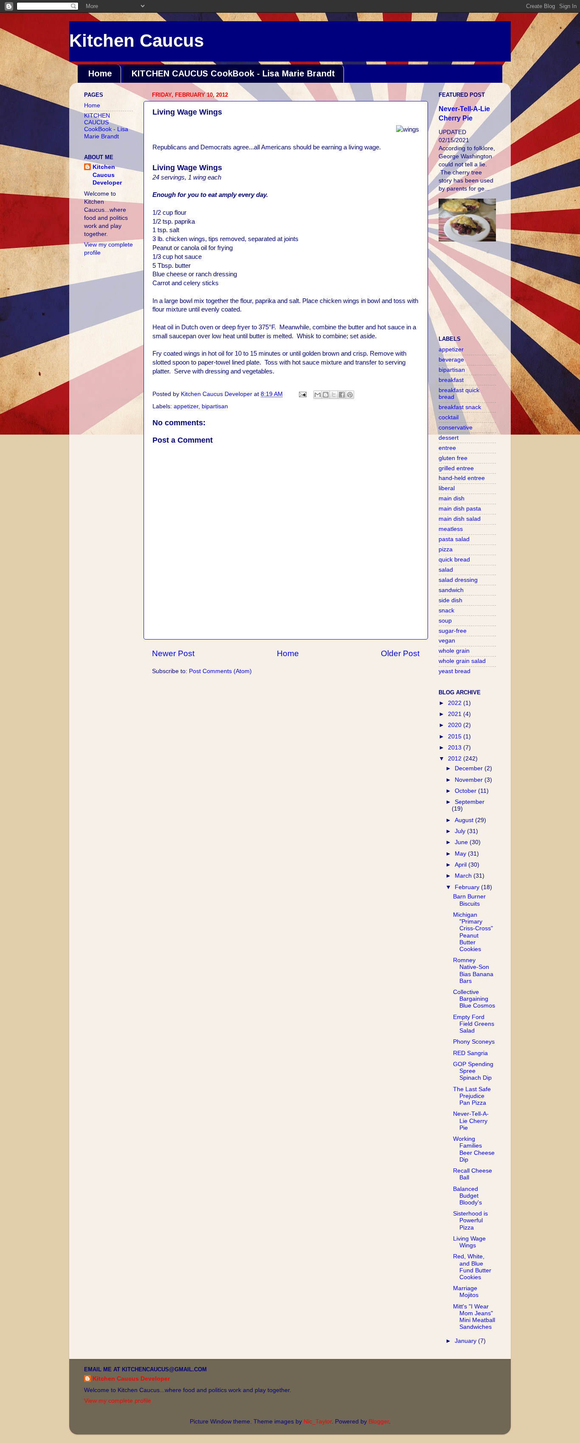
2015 (455, 736)
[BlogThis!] (325, 394)
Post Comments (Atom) (220, 671)
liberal (447, 488)
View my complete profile (117, 1401)
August (465, 820)
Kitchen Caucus (136, 41)
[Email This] (317, 394)
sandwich (451, 590)
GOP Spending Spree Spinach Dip (473, 1071)
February (468, 887)
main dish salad (460, 519)
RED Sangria (470, 1053)
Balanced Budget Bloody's (467, 1196)
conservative (456, 427)
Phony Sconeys (474, 1042)
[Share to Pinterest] (350, 394)
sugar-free (453, 631)
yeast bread (454, 671)
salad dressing (458, 580)
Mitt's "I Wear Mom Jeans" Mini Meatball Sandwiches (474, 1317)
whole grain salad (462, 661)
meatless (451, 529)
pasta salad (454, 539)
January (466, 1341)
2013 (455, 747)
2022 (455, 703)
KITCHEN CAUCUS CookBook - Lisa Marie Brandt (233, 73)
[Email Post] (302, 394)
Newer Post (173, 653)
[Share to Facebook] (342, 394)
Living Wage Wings (469, 1242)
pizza (446, 549)
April (461, 865)
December (469, 768)
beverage (451, 360)
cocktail (449, 417)
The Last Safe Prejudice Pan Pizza (472, 1096)
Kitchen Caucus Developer (107, 175)
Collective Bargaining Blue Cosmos (474, 999)
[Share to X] (333, 394)
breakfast (451, 380)
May (461, 854)
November (469, 780)
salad (446, 570)
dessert (449, 438)
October (466, 791)
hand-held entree (462, 478)
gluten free (453, 458)
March (464, 876)
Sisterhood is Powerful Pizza (470, 1220)
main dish (452, 498)
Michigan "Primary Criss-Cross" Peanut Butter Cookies (473, 932)
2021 (455, 714)
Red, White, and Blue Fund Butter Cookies (472, 1266)
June (462, 842)
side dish (450, 600)
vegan (447, 640)
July (461, 831)
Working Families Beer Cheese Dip (474, 1149)
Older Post (400, 653)
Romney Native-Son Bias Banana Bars (473, 970)
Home (100, 73)
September (469, 802)
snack (446, 610)
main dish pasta (460, 508)
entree (447, 448)
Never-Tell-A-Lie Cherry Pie (471, 1121)
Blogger (379, 1421)
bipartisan (215, 406)
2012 (455, 758)
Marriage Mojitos (466, 1291)
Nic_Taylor (318, 1421)
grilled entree (456, 468)
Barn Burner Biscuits (469, 900)
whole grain (454, 651)
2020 (455, 725)
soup (445, 621)
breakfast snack (460, 407)
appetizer (186, 406)
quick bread (454, 559)
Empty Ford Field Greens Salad (473, 1024)
